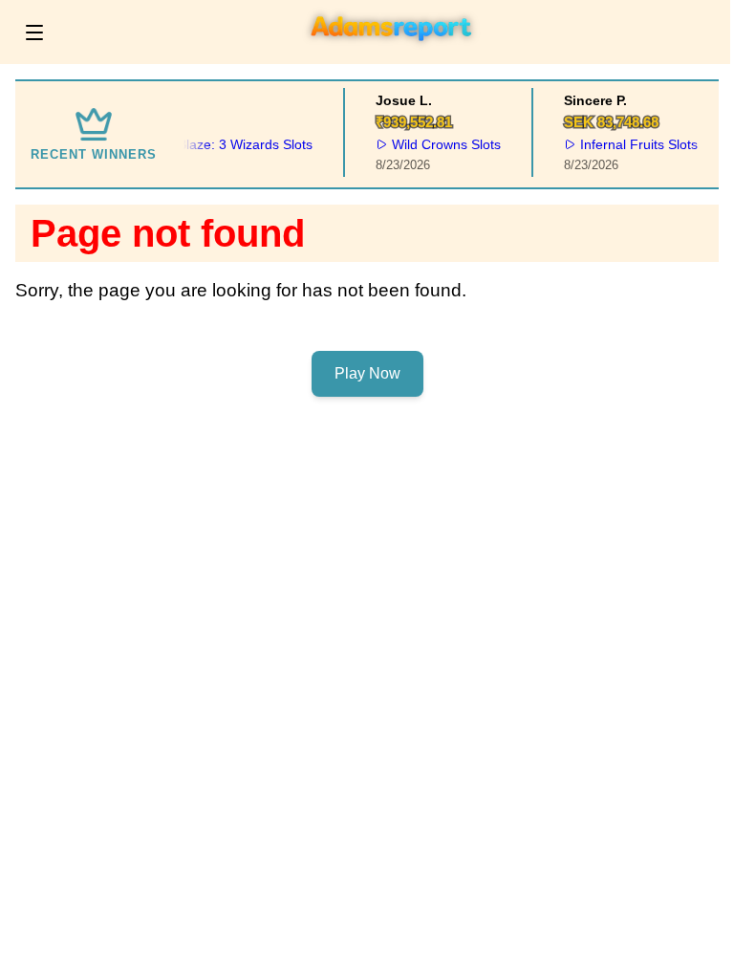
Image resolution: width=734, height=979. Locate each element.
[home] (391, 50)
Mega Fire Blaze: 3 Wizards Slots (208, 144)
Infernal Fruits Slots (635, 144)
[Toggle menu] (34, 32)
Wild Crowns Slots (442, 144)
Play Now (367, 373)
